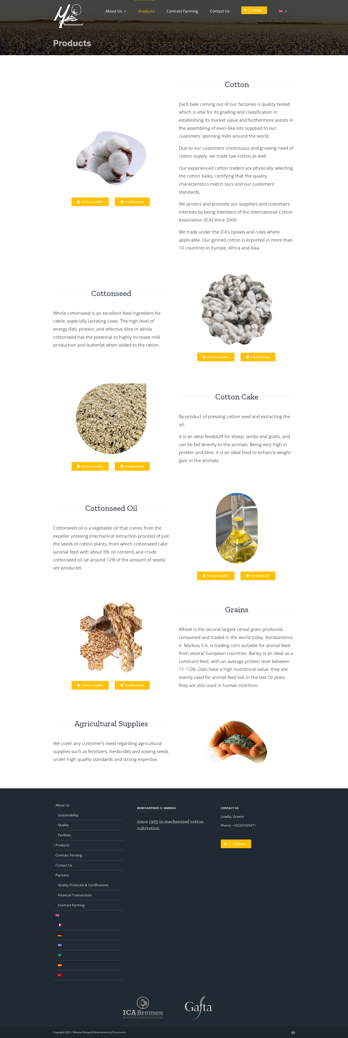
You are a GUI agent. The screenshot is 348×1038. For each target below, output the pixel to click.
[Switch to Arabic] (60, 955)
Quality (63, 825)
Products (62, 845)
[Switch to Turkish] (60, 975)
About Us (63, 805)
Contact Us (64, 865)
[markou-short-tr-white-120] (68, 5)
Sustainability (68, 815)
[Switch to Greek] (60, 945)
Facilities (64, 835)
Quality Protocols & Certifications (83, 885)
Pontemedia (119, 1032)
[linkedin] (293, 1032)
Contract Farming (69, 855)
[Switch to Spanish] (60, 965)
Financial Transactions (75, 895)
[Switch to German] (60, 935)
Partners (62, 875)
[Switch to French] (60, 925)
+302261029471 (244, 825)
